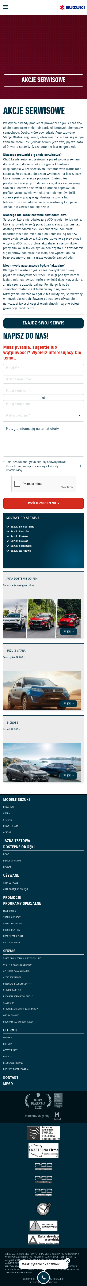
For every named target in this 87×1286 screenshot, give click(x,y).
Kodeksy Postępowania (16, 1069)
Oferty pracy (10, 1050)
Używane (8, 867)
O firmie (10, 1030)
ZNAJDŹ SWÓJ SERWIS (43, 323)
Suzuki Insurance (13, 923)
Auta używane (10, 883)
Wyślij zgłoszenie (42, 503)
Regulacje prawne (13, 1063)
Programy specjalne (22, 903)
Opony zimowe (11, 1015)
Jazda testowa (16, 841)
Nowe (6, 854)
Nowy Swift (9, 807)
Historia (7, 1044)
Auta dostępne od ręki (15, 889)
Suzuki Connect (11, 917)
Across (7, 832)
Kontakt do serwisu (22, 518)
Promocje (12, 897)
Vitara (6, 813)
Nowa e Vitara (10, 826)
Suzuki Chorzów (20, 531)
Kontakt (7, 1056)
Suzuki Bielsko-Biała (22, 527)
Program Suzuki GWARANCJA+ (19, 1021)
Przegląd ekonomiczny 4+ (17, 983)
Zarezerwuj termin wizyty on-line (22, 958)
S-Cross (7, 819)
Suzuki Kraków (19, 536)
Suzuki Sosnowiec (21, 546)
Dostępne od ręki (19, 847)
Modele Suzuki (16, 800)
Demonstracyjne (12, 860)
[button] (80, 465)
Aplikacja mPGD (11, 942)
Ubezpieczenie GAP (13, 936)
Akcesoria (8, 1002)
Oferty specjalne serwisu (17, 964)
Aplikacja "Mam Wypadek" (16, 971)
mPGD (8, 1084)
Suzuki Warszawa (21, 551)
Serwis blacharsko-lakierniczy (20, 1009)
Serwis (9, 951)
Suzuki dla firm (11, 930)
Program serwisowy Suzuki (18, 996)
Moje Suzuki (9, 911)
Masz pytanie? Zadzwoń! (41, 1264)
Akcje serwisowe (12, 977)
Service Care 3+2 (12, 990)
